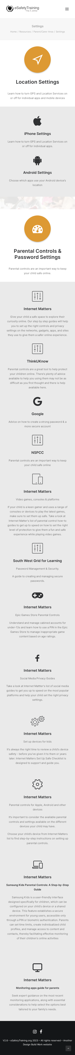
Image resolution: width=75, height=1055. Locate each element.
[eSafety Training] (23, 9)
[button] (67, 9)
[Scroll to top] (68, 1048)
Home (13, 31)
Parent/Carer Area (43, 31)
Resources (25, 31)
